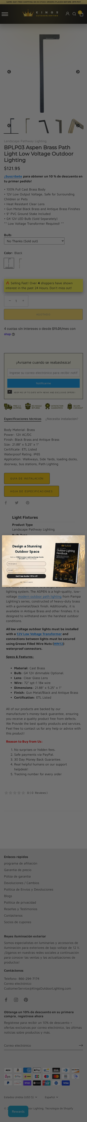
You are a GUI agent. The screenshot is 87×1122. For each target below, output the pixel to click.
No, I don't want (26, 582)
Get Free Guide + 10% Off (26, 576)
